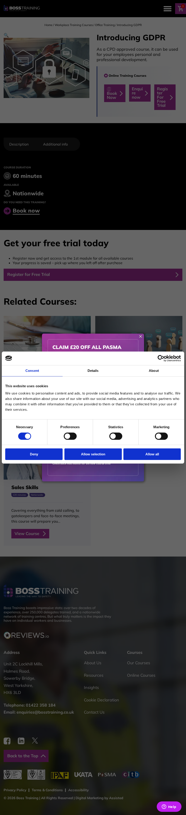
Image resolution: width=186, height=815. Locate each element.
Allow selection (93, 454)
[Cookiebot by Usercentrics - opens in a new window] (161, 358)
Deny (34, 454)
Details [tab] (93, 371)
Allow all (152, 454)
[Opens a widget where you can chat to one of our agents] (169, 807)
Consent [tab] (32, 371)
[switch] (70, 436)
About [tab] (154, 371)
